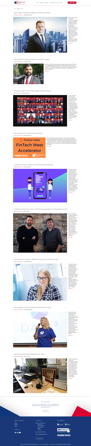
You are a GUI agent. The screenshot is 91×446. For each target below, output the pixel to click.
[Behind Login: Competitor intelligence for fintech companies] (40, 34)
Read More (70, 43)
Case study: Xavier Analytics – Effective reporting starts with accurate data (36, 259)
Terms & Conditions (45, 444)
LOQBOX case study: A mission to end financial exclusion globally (33, 165)
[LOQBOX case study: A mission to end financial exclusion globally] (40, 185)
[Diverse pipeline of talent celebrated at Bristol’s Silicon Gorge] (40, 329)
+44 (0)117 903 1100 (41, 432)
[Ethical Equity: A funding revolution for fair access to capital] (28, 73)
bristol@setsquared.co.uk (42, 434)
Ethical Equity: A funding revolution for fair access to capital (31, 59)
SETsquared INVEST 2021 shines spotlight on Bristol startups (32, 91)
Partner (16, 424)
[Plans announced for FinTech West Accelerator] (29, 147)
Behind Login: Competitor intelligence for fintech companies (32, 13)
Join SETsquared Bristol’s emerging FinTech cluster (29, 354)
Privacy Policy (52, 444)
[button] (72, 3)
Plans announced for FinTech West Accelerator (28, 133)
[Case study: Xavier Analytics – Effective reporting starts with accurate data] (40, 282)
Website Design (60, 444)
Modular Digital (67, 444)
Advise (16, 423)
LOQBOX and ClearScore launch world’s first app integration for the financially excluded (40, 209)
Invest (16, 426)
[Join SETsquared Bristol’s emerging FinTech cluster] (40, 375)
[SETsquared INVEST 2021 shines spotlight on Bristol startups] (40, 110)
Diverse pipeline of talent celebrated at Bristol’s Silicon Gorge (32, 307)
